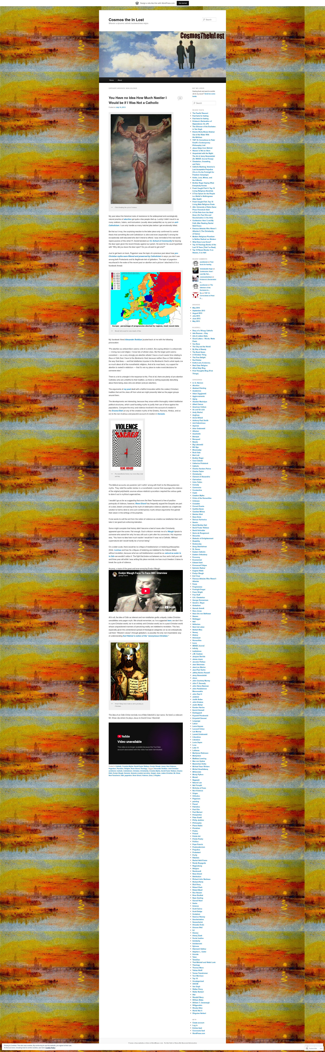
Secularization (198, 919)
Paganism (112, 768)
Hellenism (196, 624)
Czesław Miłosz (198, 511)
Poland (195, 833)
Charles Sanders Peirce (201, 468)
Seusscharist (197, 922)
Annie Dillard (197, 417)
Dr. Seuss (196, 549)
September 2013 (198, 310)
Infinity (195, 648)
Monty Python (197, 774)
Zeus (151, 775)
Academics (196, 391)
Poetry (195, 831)
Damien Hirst (197, 514)
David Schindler (198, 530)
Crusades (196, 503)
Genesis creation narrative (140, 773)
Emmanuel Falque (199, 565)
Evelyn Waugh (155, 766)
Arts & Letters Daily (200, 336)
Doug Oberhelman (199, 546)
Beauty (195, 442)
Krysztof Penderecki (200, 715)
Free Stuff (196, 595)
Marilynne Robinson (200, 753)
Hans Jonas (197, 611)
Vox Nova (196, 344)
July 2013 (196, 316)
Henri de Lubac (198, 627)
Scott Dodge (197, 911)
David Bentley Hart (199, 525)
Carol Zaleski (197, 460)
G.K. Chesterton (198, 597)
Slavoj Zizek (197, 935)
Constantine (197, 490)
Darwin (195, 522)
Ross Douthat (197, 895)
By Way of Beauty (199, 349)
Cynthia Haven (198, 509)
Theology (143, 768)
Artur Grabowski (198, 428)
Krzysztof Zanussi (199, 718)
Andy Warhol (197, 412)
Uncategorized (198, 981)
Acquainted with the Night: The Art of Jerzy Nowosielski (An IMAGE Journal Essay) (203, 156)
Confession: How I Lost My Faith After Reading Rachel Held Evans (203, 223)
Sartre (194, 903)
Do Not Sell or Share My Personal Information (180, 1043)
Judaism (195, 696)
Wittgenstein (197, 1005)
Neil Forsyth (197, 785)
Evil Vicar (196, 576)
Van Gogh (196, 986)
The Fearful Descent (200, 113)
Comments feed (198, 1030)
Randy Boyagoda (199, 863)
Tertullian (196, 959)
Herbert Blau (197, 629)
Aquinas (195, 425)
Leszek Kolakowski (199, 734)
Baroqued (196, 439)
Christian (136, 771)
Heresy (195, 632)
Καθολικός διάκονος (201, 362)
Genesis (127, 773)
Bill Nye (195, 447)
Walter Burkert (198, 992)
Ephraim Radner (198, 568)
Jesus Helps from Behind (202, 148)
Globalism (196, 605)
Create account (198, 1022)
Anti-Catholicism (199, 423)
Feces (194, 584)
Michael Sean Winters (200, 766)
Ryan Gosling (197, 898)
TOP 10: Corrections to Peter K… (207, 295)
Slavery (195, 933)
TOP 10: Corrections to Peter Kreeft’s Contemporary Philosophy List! (203, 142)
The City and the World (201, 346)
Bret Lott (195, 455)
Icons (194, 643)
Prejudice (196, 849)
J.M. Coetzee (197, 654)
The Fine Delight (198, 357)
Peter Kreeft (197, 817)
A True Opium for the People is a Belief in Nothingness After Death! (203, 196)
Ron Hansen (197, 892)
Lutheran (195, 750)
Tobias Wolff (197, 970)
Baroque (195, 436)
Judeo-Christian (167, 773)
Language (196, 721)
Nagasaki (196, 780)
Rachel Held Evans (199, 860)
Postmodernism (198, 847)
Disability (196, 541)
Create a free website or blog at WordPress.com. (145, 1043)
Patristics (196, 806)
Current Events (198, 506)
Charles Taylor (198, 471)
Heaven (195, 616)
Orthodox (196, 796)
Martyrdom (196, 755)
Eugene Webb (197, 570)
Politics (195, 841)
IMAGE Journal (198, 645)
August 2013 (197, 313)
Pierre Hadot (197, 825)
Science (195, 906)
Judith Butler (197, 699)
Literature (196, 739)
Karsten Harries (198, 707)
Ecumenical (197, 560)
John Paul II (197, 694)
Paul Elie (196, 809)
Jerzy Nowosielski (199, 675)
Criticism (196, 501)
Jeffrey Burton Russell (201, 672)
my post (127, 389)
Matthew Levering (199, 758)
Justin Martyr (197, 704)
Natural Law (197, 782)
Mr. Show (177, 773)
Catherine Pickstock (200, 463)
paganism (128, 775)
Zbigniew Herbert (199, 1013)
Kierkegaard (197, 712)
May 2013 (196, 321)
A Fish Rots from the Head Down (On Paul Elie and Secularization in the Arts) (202, 215)
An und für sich (198, 409)
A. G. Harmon (197, 383)
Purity (194, 855)
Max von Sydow (198, 761)
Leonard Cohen (198, 729)
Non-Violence (171, 766)
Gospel (153, 773)
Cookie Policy (50, 1048)
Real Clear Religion (200, 365)
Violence (145, 775)
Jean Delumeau (198, 664)
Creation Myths (127, 766)
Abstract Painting (199, 388)
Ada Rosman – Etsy (200, 333)
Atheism (195, 431)
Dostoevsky (196, 544)
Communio (196, 487)
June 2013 (196, 318)
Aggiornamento (198, 396)
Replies (157, 775)
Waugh (171, 531)
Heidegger (196, 619)
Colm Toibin (197, 482)
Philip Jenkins (198, 820)
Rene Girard (140, 503)
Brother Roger (198, 458)
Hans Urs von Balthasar (201, 613)
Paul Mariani (197, 812)
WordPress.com (198, 1033)
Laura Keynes (197, 726)
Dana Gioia (196, 517)
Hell (194, 621)
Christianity (144, 771)
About (120, 80)
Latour (195, 723)
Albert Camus (197, 404)
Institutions (196, 651)
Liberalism (196, 737)
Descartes (196, 535)
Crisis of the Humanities (201, 498)
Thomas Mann (198, 967)
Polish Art (196, 836)
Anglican (195, 415)
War (194, 994)
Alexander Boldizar (133, 339)
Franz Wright (197, 592)
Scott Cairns (197, 908)
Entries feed (197, 1028)
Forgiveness (197, 587)
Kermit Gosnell (198, 710)
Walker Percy (197, 989)
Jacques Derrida (198, 656)
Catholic (118, 766)
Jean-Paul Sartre (198, 670)
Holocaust (196, 637)
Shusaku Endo (198, 924)
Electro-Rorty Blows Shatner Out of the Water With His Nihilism (203, 134)
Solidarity (196, 941)
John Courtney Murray (201, 680)
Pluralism (120, 768)
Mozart (195, 777)
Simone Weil (197, 927)
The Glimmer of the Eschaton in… (206, 287)
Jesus (163, 766)
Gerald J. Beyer (198, 603)
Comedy (195, 485)
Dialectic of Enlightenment (202, 538)
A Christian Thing (199, 354)
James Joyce (197, 659)
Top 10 (195, 978)
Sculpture (196, 914)
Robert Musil (197, 890)
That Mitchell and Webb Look (203, 962)
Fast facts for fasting (200, 116)
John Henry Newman (200, 686)
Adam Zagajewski (199, 393)
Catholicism (127, 771)
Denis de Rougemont (200, 533)
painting (195, 801)
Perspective (197, 814)
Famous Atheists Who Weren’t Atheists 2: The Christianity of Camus (204, 231)
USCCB (195, 984)
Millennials (196, 772)
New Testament (114, 775)
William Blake (197, 1000)
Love (194, 745)
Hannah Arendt (198, 608)
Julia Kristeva (197, 702)
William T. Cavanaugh (201, 1002)
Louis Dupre (197, 742)
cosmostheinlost (206, 277)
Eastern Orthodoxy (199, 554)
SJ (193, 930)
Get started (183, 3)
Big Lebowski (197, 444)
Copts (194, 493)
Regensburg (197, 866)
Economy (196, 557)
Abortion (195, 385)
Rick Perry (196, 884)
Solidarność (197, 943)
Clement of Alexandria (201, 476)
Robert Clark (197, 887)
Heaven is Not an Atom (201, 150)
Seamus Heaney (198, 916)
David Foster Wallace (141, 766)
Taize (194, 957)
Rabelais (195, 857)
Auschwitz (196, 433)
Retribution (196, 876)
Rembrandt (196, 871)
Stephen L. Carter (199, 951)
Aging (194, 399)
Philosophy (196, 823)
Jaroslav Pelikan (198, 662)
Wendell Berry (198, 997)
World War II (197, 1010)
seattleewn (204, 262)
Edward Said (197, 562)
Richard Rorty (197, 882)
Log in (195, 1025)
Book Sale (196, 452)
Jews (158, 773)
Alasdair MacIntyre (199, 401)
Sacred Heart (197, 900)
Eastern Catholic (198, 552)
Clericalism (196, 479)
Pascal (195, 804)
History (195, 635)
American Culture (199, 407)
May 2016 (196, 307)
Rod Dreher (196, 360)
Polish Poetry (197, 839)
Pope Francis (197, 844)
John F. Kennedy (199, 683)
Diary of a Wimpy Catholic (202, 330)
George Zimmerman (200, 600)
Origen (195, 793)
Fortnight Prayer (198, 589)
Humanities (196, 640)
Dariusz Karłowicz (199, 519)
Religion (127, 768)
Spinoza (195, 946)
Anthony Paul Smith (200, 420)
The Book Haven (198, 352)
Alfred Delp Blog (198, 368)
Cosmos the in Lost (126, 19)
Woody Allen (197, 1008)
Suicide (195, 954)
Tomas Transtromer (200, 973)
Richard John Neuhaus (201, 879)
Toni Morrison (198, 976)
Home (111, 80)
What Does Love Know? (201, 242)
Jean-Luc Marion (199, 667)
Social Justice (198, 938)
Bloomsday (196, 450)
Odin (122, 775)
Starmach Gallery (199, 949)
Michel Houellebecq (200, 769)
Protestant (196, 852)
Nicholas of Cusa (199, 788)
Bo (201, 293)
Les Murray (196, 731)
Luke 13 (195, 747)
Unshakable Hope (206, 269)
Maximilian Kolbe (199, 764)
